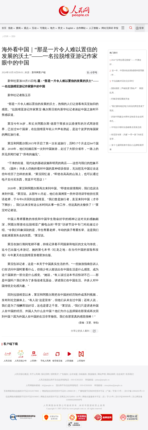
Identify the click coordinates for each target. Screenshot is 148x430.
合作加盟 (73, 374)
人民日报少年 (21, 361)
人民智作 (81, 361)
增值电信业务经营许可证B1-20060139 (58, 391)
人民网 (5, 36)
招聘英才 (55, 374)
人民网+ (33, 361)
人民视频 (69, 361)
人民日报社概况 (21, 374)
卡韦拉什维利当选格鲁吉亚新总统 (126, 127)
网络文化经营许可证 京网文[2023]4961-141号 (61, 397)
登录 (141, 28)
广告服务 (64, 374)
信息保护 (120, 374)
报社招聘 (45, 374)
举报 (116, 28)
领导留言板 (57, 361)
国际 (13, 36)
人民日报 (8, 361)
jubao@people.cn (102, 380)
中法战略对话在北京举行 (122, 81)
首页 (4, 28)
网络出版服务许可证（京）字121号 (98, 397)
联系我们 (130, 374)
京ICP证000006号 (123, 397)
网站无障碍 (107, 28)
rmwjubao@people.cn (113, 385)
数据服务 (92, 374)
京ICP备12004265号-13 (134, 391)
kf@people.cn (47, 385)
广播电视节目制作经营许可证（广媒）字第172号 (100, 391)
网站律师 (111, 374)
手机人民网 (45, 361)
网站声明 (102, 374)
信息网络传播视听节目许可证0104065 (22, 397)
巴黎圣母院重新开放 (120, 99)
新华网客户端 (39, 72)
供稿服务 (83, 374)
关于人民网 (35, 374)
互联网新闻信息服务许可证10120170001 (21, 391)
